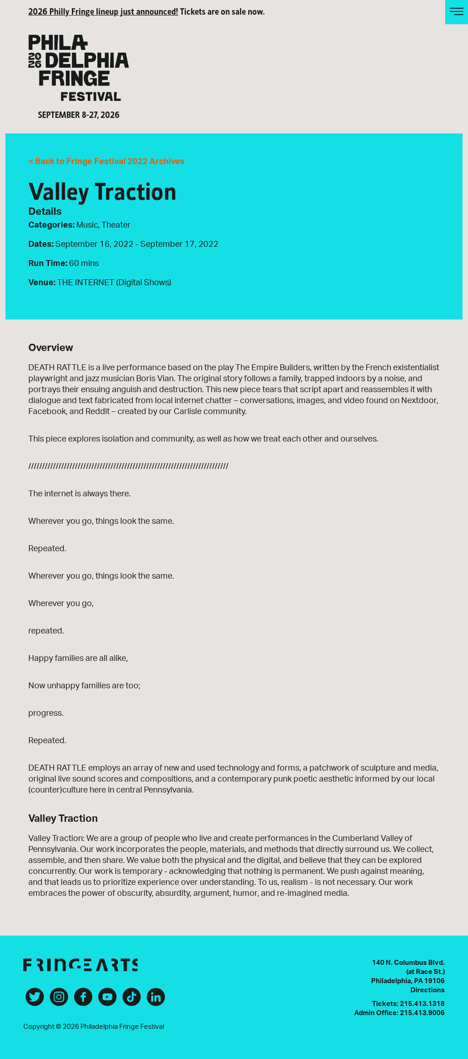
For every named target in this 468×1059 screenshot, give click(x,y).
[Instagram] (59, 1000)
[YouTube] (107, 1000)
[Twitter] (35, 1000)
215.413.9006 (422, 1013)
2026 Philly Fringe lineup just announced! (103, 10)
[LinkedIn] (156, 1000)
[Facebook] (83, 1000)
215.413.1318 (422, 1003)
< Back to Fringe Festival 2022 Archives (106, 162)
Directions (427, 990)
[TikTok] (131, 1000)
